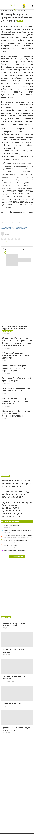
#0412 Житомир (9, 227)
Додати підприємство (17, 556)
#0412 (2, 227)
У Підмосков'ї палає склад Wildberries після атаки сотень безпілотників (15, 355)
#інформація (19, 227)
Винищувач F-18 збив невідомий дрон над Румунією (16, 379)
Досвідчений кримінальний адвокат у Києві (15, 624)
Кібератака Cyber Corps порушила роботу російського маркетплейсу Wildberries (17, 413)
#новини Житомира (6, 229)
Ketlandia (7, 233)
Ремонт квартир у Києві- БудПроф (13, 650)
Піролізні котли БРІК (12, 703)
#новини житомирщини (18, 229)
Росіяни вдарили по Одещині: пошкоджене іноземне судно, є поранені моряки (15, 368)
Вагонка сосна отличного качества (14, 677)
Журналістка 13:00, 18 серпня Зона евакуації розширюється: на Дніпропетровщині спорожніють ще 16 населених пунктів (17, 342)
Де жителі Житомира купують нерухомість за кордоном (15, 327)
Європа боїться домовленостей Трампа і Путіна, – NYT (16, 389)
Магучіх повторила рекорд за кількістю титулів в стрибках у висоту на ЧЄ (15, 400)
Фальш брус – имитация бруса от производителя (16, 729)
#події (25, 227)
